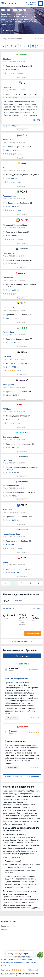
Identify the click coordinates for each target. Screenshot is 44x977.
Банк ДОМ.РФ (8, 253)
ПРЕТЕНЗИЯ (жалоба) (16, 678)
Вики (30, 960)
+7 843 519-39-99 (13, 343)
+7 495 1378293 (12, 150)
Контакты (21, 960)
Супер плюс (36, 609)
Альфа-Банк (8, 140)
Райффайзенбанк (10, 308)
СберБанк (7, 59)
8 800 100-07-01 (12, 126)
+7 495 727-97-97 (13, 496)
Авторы (34, 962)
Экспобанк (7, 460)
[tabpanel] (20, 926)
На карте (9, 30)
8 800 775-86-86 (12, 264)
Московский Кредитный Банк (15, 225)
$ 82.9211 (32, 2)
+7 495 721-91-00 (13, 318)
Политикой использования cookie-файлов (20, 115)
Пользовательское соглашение (15, 962)
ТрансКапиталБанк (11, 437)
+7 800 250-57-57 (13, 395)
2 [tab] (23, 950)
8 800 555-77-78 (12, 178)
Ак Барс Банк (8, 332)
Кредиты (7, 600)
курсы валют (31, 815)
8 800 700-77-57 (12, 545)
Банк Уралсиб (8, 385)
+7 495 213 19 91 (12, 473)
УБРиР (5, 562)
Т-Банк (6, 168)
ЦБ (26, 2)
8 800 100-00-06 (12, 290)
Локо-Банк (7, 510)
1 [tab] (21, 950)
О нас (3, 960)
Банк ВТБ (7, 87)
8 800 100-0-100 (12, 206)
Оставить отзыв (22, 656)
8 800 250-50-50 (12, 520)
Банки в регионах (8, 926)
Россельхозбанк (9, 196)
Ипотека (18, 600)
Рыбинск (4, 930)
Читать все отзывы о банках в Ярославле (22, 777)
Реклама (11, 960)
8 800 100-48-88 (12, 236)
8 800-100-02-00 (12, 573)
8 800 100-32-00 (12, 448)
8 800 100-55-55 (12, 367)
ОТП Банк (7, 356)
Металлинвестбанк (11, 485)
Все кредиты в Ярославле (22, 641)
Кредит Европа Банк (11, 534)
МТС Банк (7, 409)
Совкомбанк (8, 278)
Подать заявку (33, 633)
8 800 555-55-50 (12, 70)
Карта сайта (6, 965)
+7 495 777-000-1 (13, 419)
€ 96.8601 (32, 4)
